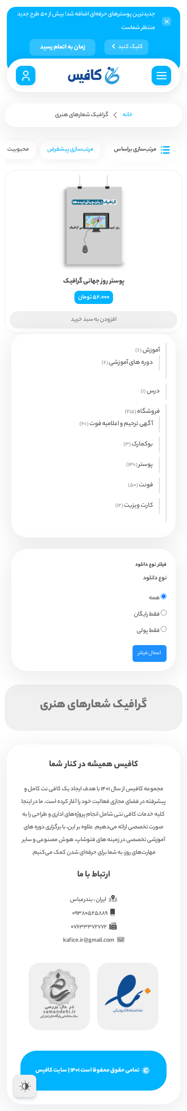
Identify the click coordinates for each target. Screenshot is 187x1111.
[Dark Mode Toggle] (25, 1086)
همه (155, 598)
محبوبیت (18, 149)
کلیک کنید (130, 47)
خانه (128, 115)
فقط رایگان (147, 614)
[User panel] (25, 75)
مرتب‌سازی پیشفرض (70, 149)
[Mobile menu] (161, 75)
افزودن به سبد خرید (94, 319)
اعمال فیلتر (149, 653)
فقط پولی (149, 631)
